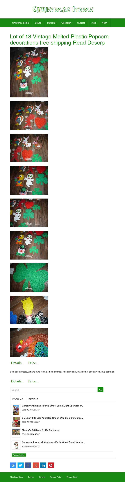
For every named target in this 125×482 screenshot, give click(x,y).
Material (51, 22)
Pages (31, 477)
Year (104, 22)
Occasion (66, 22)
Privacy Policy (56, 477)
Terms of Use (72, 477)
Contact (42, 477)
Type (93, 22)
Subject (81, 22)
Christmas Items (20, 22)
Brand (38, 22)
